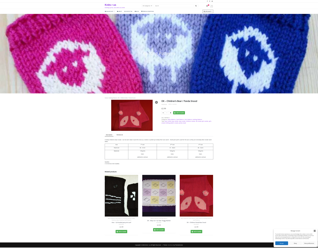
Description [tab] (109, 135)
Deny (295, 243)
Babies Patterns (154, 218)
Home (106, 98)
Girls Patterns (188, 119)
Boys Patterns (172, 119)
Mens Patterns (120, 220)
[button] (315, 231)
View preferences (309, 243)
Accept (282, 243)
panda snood (182, 123)
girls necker (205, 121)
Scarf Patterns (127, 220)
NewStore (170, 245)
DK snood (198, 121)
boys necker (175, 121)
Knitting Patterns (113, 98)
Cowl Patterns (180, 119)
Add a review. (173, 104)
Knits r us (110, 4)
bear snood (168, 121)
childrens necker (190, 121)
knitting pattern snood (172, 123)
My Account (207, 11)
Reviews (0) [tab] (120, 135)
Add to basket (180, 113)
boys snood (182, 121)
